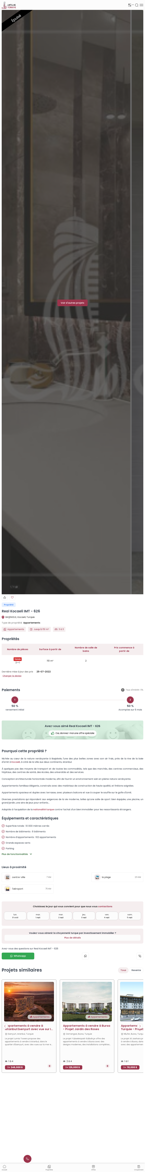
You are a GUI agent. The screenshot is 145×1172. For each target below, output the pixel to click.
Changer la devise (12, 675)
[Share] (5, 597)
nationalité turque (43, 809)
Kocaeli (15, 762)
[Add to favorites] (12, 597)
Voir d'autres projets (72, 302)
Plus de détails (72, 937)
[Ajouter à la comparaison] (49, 1066)
